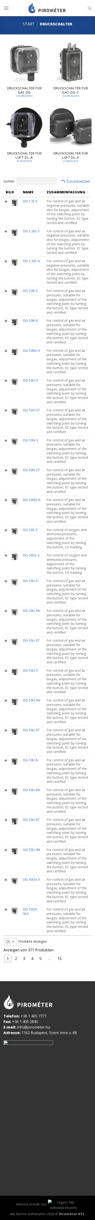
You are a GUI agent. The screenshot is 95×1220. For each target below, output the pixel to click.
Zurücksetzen (78, 181)
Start (29, 24)
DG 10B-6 (30, 320)
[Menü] (6, 8)
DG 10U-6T (31, 819)
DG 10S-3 (30, 530)
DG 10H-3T (31, 410)
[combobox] (10, 941)
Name (28, 192)
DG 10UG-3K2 (30, 911)
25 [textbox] (8, 941)
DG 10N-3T (31, 470)
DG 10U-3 (30, 581)
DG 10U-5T (31, 730)
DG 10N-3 (30, 440)
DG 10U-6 (30, 760)
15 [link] (59, 958)
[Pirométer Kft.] (47, 8)
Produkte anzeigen (26, 941)
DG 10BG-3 (31, 350)
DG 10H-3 (30, 380)
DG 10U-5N (31, 700)
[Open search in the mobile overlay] (90, 8)
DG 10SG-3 (31, 555)
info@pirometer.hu (33, 1027)
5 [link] (40, 958)
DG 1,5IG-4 (31, 261)
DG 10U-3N (31, 610)
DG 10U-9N (31, 849)
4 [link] (32, 958)
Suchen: (9, 181)
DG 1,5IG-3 (31, 231)
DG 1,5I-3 (30, 201)
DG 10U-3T (31, 640)
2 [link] (16, 958)
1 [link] (8, 958)
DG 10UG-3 (31, 879)
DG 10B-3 (30, 290)
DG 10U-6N (31, 790)
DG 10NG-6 (31, 500)
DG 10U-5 (30, 670)
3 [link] (24, 958)
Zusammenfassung (66, 192)
